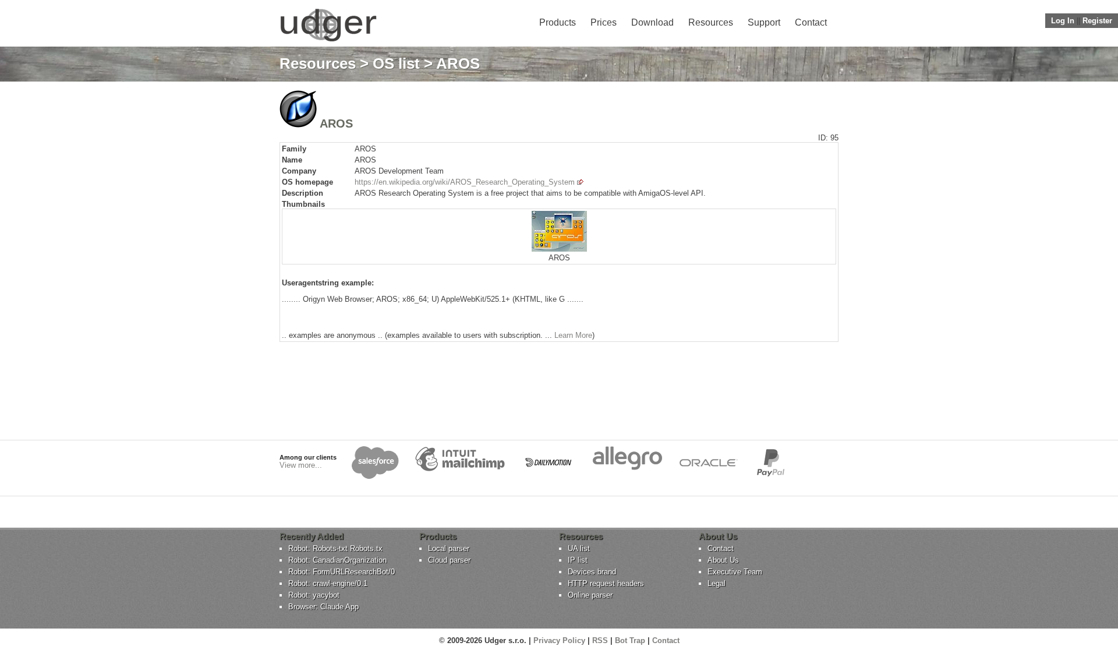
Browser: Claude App (323, 606)
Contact (811, 22)
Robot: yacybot (313, 595)
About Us (723, 560)
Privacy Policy (559, 640)
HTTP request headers (606, 583)
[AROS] (559, 249)
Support (764, 22)
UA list (579, 548)
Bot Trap (630, 640)
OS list (396, 63)
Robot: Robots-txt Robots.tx (335, 548)
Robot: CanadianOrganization (337, 560)
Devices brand (592, 571)
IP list (578, 560)
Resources (710, 22)
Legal (716, 583)
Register (1097, 20)
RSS (600, 640)
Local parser (448, 548)
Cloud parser (449, 560)
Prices (603, 22)
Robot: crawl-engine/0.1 (327, 583)
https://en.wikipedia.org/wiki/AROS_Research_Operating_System (465, 182)
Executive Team (734, 571)
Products (557, 22)
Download (652, 22)
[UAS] (328, 41)
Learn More (573, 335)
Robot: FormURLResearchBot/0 (341, 571)
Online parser (590, 595)
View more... (301, 465)
